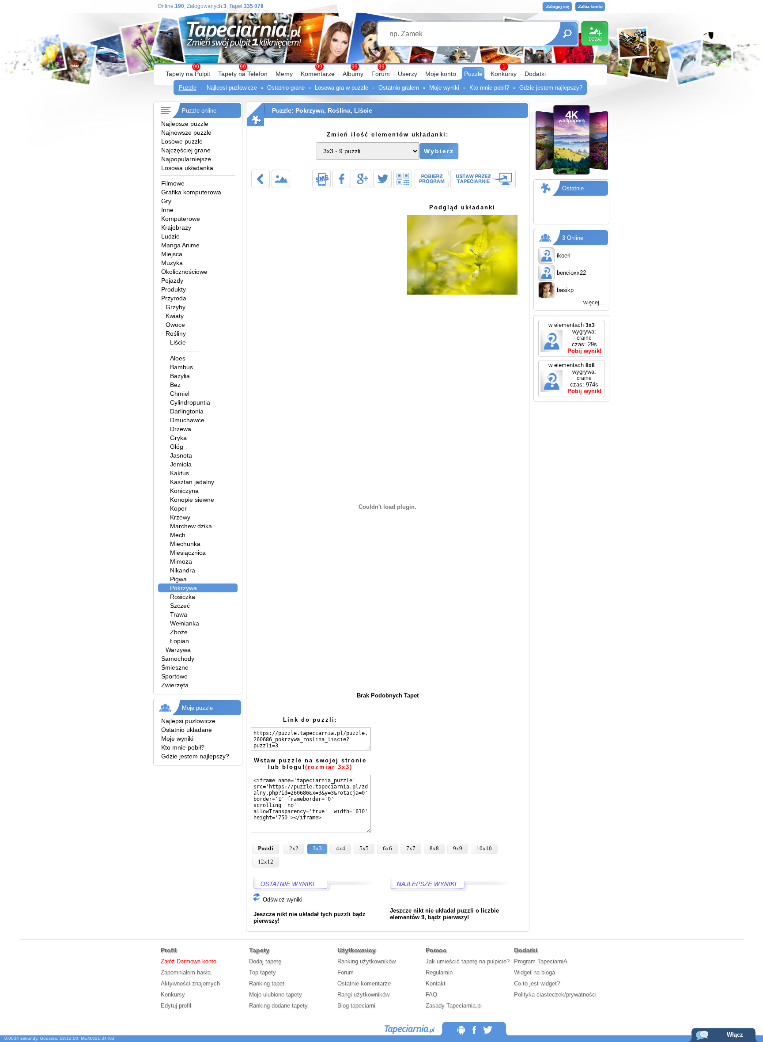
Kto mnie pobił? (489, 87)
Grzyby (175, 307)
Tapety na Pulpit (188, 73)
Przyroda (173, 298)
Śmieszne (175, 667)
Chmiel (179, 393)
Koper (178, 508)
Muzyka (172, 262)
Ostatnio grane (286, 87)
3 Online (572, 238)
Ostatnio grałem (398, 87)
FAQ (431, 994)
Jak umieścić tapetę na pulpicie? (468, 961)
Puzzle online (199, 110)
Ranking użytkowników (366, 961)
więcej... (593, 302)
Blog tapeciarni (356, 1005)
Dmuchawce (187, 420)
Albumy (353, 73)
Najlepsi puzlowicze (232, 87)
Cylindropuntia (190, 402)
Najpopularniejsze (186, 159)
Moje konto (440, 73)
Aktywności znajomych (190, 983)
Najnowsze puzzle (186, 132)
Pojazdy (172, 280)
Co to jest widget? (537, 983)
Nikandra (182, 570)
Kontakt (436, 983)
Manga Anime (180, 245)
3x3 (317, 848)
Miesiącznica (188, 552)
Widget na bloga (534, 972)
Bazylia (180, 375)
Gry (166, 201)
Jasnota (181, 455)
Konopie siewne (192, 499)
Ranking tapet (266, 983)
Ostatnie (573, 188)
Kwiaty (175, 315)
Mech (177, 534)
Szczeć (180, 605)
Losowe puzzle (182, 141)
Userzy (407, 73)
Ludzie (170, 236)
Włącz (735, 1034)
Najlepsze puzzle (184, 123)
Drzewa (180, 428)
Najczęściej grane (186, 150)
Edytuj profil (176, 1005)
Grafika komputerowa (191, 192)
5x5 (364, 848)
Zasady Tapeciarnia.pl (454, 1005)
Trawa (178, 614)
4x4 (340, 848)
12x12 (265, 861)
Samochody (177, 658)
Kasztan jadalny (192, 481)
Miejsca (171, 254)
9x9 (457, 848)
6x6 (387, 848)
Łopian (179, 640)
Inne (167, 209)
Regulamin (439, 972)
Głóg (176, 446)
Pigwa (178, 579)
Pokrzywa (183, 587)
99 (381, 67)
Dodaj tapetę (265, 961)
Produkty (173, 289)
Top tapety (262, 972)
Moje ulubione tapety (275, 994)
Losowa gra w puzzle (341, 87)
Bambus (181, 367)
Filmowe (173, 183)
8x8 (434, 848)
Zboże (179, 632)
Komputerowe (180, 218)
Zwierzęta (175, 685)
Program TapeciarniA (540, 961)
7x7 (410, 848)
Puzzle (473, 73)
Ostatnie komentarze (364, 983)
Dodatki (535, 73)
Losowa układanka (187, 167)
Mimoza (181, 561)
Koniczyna (184, 490)
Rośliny (176, 333)
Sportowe (174, 676)
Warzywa (178, 649)
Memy (284, 73)
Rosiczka (182, 596)
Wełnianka (184, 623)
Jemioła (181, 464)
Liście (178, 342)
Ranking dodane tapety (278, 1005)
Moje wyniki (444, 87)
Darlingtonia (187, 411)
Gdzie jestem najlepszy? (550, 87)
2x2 (293, 848)
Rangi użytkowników (363, 994)
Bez (175, 384)
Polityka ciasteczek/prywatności (555, 994)
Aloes (177, 358)
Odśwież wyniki (281, 899)
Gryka (178, 437)
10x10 (484, 848)
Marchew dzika (191, 526)
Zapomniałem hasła (186, 972)
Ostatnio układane (186, 729)
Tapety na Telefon (243, 73)
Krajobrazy (176, 227)
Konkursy (504, 73)
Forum (380, 73)
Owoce (175, 324)
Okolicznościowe (184, 271)
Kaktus (179, 473)
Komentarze (318, 73)
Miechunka (185, 543)
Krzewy (180, 517)
